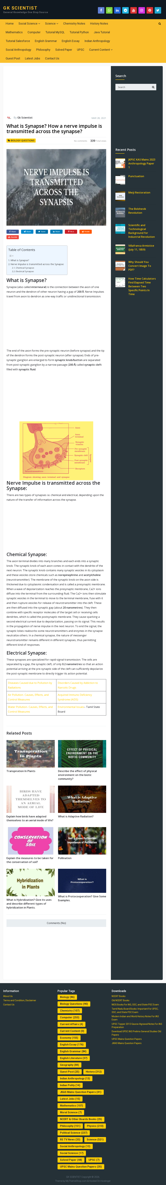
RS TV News (70, 1139)
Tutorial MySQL (55, 32)
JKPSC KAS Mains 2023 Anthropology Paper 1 (141, 163)
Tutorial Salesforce (18, 41)
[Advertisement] (56, 92)
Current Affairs (71, 1024)
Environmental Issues (71, 707)
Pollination (64, 858)
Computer (34, 32)
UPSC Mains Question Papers (81, 1166)
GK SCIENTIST (20, 8)
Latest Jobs (32, 58)
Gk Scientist (25, 117)
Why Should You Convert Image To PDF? (139, 265)
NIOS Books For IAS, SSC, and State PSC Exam (135, 1004)
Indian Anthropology (97, 41)
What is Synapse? (20, 260)
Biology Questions (22, 140)
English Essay (71, 41)
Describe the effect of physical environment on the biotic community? (77, 775)
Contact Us (52, 58)
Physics (95, 1126)
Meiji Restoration (139, 192)
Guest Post (13, 58)
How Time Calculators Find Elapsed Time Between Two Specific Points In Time (142, 286)
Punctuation (136, 176)
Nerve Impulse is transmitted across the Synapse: (37, 264)
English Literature (73, 1058)
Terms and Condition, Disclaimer (19, 1000)
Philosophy (43, 49)
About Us (8, 996)
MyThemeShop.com (76, 1181)
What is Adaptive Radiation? (76, 816)
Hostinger (106, 1181)
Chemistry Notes (74, 23)
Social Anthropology (18, 49)
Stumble (14, 237)
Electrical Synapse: (25, 271)
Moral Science (71, 1112)
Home (10, 23)
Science (50, 23)
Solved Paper (63, 49)
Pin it (72, 232)
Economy (69, 1037)
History (94, 1071)
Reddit (86, 232)
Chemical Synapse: (25, 267)
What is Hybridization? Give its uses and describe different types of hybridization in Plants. (29, 903)
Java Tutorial (102, 32)
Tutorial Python (79, 32)
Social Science (27, 23)
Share (13, 232)
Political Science (73, 1132)
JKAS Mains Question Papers (80, 1092)
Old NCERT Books (120, 1000)
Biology (67, 997)
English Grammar (46, 41)
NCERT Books (118, 996)
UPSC (80, 49)
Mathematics (14, 32)
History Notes (99, 23)
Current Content (99, 49)
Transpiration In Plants (20, 771)
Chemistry (70, 1010)
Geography (69, 1064)
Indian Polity (70, 1085)
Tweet (43, 232)
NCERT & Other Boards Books (81, 1119)
